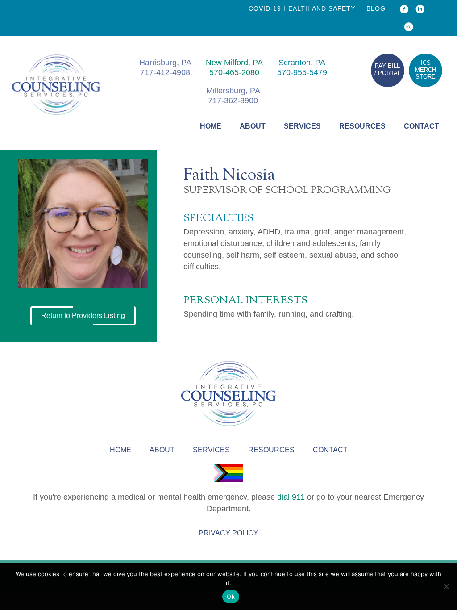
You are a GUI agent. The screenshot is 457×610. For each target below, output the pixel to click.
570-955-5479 (302, 72)
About (253, 126)
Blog (376, 8)
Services (302, 126)
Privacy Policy (228, 533)
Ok (231, 596)
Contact (421, 126)
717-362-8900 (233, 100)
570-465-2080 (234, 72)
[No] (445, 586)
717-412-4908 (165, 72)
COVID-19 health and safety (302, 8)
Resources (362, 126)
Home (210, 126)
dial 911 (291, 497)
